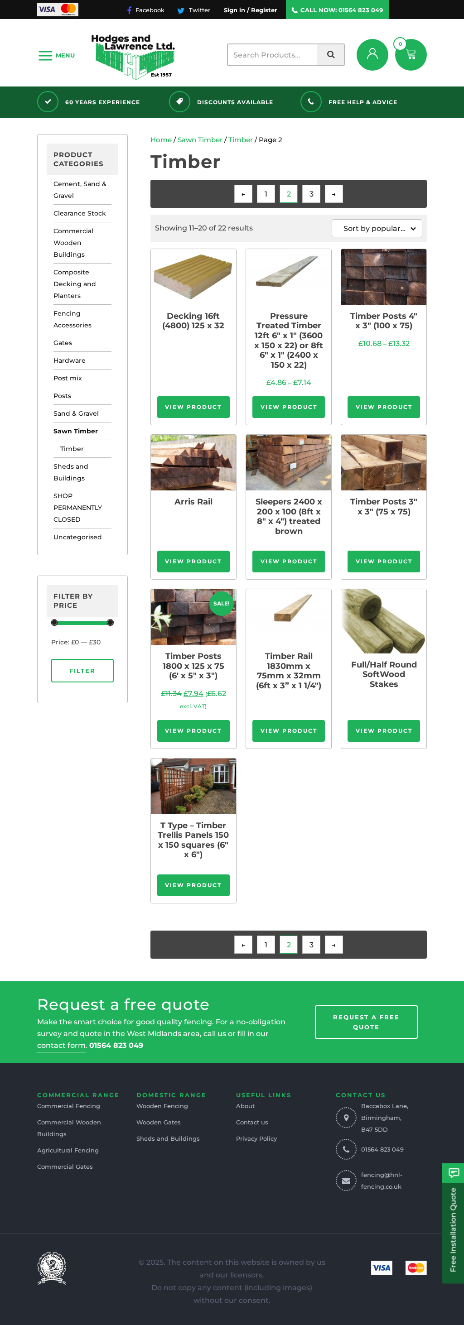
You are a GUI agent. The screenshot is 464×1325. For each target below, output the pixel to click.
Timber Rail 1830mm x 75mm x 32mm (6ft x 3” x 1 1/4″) (288, 671)
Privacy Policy (256, 1138)
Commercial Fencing (68, 1105)
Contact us (252, 1122)
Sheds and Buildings (70, 472)
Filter (82, 670)
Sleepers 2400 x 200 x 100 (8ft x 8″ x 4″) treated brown (289, 516)
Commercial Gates (65, 1166)
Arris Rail (193, 502)
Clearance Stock (79, 213)
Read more (193, 276)
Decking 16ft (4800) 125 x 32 (193, 321)
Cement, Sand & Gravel (79, 190)
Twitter (198, 10)
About (245, 1105)
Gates (62, 343)
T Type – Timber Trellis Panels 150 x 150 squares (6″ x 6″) (193, 840)
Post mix (67, 378)
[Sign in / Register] (372, 55)
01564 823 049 (360, 10)
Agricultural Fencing (68, 1150)
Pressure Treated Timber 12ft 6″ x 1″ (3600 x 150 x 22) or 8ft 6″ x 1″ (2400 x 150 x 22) (288, 341)
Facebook (149, 10)
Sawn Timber (75, 431)
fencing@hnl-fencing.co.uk (381, 1180)
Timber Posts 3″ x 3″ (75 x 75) (383, 507)
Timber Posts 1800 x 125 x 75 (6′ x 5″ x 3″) (193, 666)
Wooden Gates (158, 1122)
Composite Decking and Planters (74, 284)
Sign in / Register (250, 10)
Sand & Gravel (76, 413)
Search (330, 54)
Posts (62, 396)
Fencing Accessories (72, 319)
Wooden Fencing (162, 1105)
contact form (61, 1045)
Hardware (69, 360)
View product (193, 406)
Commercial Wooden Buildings (73, 243)
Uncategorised (77, 537)
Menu (65, 55)
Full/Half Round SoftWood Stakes (384, 674)
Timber (72, 449)
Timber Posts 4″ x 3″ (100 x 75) (383, 321)
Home (161, 140)
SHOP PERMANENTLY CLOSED (77, 507)
